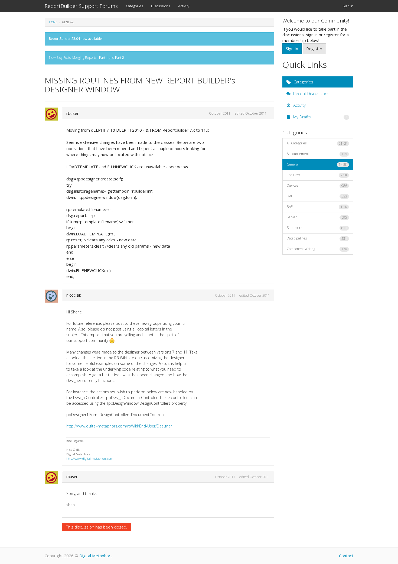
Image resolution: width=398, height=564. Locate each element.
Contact (346, 555)
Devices (317, 185)
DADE (317, 196)
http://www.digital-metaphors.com (89, 458)
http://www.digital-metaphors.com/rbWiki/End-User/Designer (119, 426)
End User (317, 175)
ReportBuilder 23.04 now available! (76, 38)
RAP (317, 206)
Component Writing (317, 249)
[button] (53, 114)
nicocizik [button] (73, 295)
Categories (134, 6)
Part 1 (103, 57)
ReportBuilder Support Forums (81, 5)
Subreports (317, 227)
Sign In (348, 6)
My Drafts (320, 116)
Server (317, 217)
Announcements (317, 153)
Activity (183, 6)
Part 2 (119, 57)
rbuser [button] (72, 113)
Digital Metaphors (96, 555)
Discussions (160, 6)
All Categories (317, 143)
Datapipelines (317, 238)
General (317, 164)
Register (314, 48)
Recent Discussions (311, 93)
